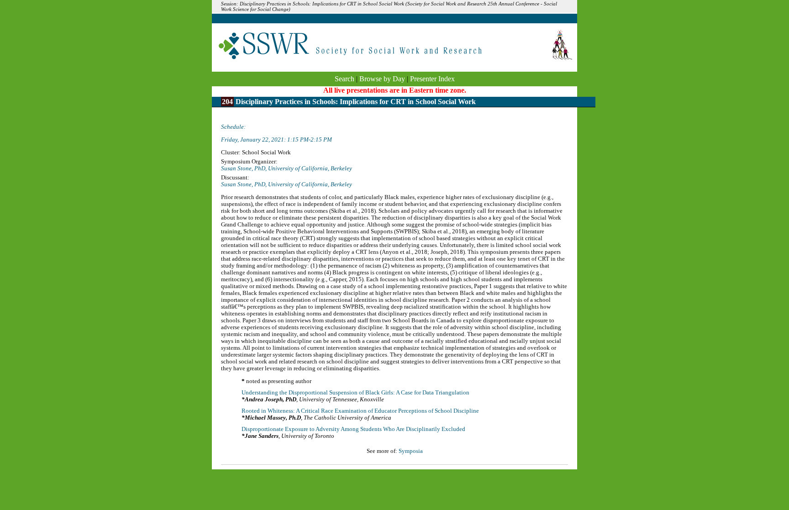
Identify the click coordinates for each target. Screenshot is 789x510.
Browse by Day (382, 79)
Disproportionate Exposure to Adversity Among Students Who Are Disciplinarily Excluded (353, 429)
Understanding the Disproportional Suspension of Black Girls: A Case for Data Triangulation (355, 392)
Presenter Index (432, 79)
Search (344, 79)
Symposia (411, 451)
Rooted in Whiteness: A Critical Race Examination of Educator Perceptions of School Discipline (360, 411)
